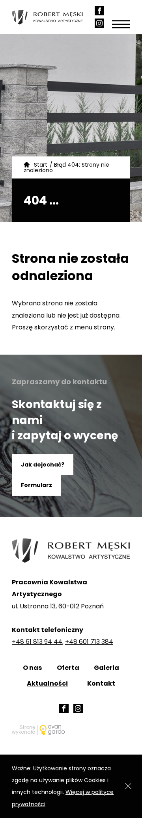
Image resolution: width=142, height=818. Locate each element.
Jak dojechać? (42, 464)
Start (40, 164)
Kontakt (101, 683)
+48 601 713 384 (89, 641)
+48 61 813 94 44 (37, 641)
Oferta (68, 667)
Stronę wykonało (23, 730)
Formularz (36, 485)
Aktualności (47, 683)
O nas (32, 667)
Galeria (106, 667)
